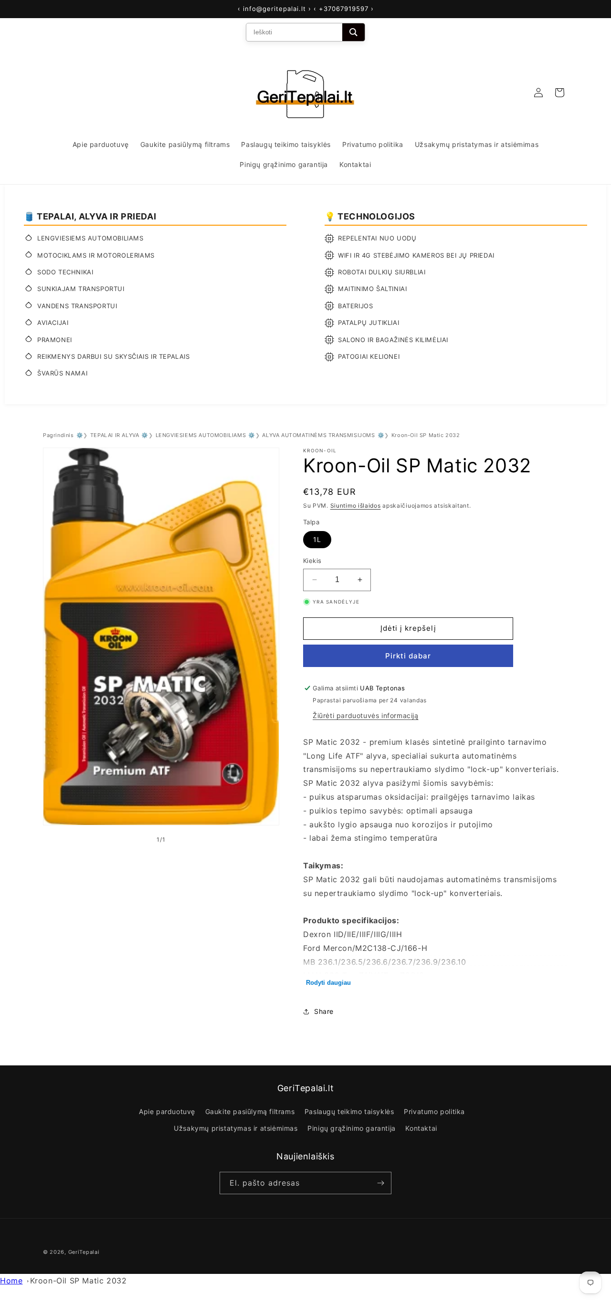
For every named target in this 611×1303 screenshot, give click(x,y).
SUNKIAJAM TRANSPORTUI (81, 288)
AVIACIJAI (52, 322)
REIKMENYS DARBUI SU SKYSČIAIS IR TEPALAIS (113, 356)
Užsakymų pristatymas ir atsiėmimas (235, 1128)
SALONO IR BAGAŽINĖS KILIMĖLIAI (393, 340)
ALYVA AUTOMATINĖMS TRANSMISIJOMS (318, 435)
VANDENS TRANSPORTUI (77, 306)
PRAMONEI (54, 340)
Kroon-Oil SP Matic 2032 (78, 1280)
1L (317, 539)
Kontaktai (421, 1128)
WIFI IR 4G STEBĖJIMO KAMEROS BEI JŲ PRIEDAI (416, 255)
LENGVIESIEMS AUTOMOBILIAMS (90, 238)
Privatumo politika (434, 1111)
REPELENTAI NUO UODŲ (377, 238)
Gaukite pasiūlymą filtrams (250, 1111)
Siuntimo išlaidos (355, 505)
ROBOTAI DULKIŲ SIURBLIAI (381, 272)
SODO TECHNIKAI (65, 272)
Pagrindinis (58, 435)
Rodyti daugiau (328, 982)
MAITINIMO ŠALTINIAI (372, 288)
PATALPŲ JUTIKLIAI (368, 322)
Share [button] (324, 1011)
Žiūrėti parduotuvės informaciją (366, 715)
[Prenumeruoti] (380, 1183)
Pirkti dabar (408, 655)
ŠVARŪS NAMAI (62, 373)
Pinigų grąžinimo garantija (351, 1128)
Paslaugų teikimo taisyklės (349, 1111)
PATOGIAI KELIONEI (369, 356)
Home (11, 1280)
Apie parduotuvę (167, 1111)
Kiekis (312, 560)
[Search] (353, 32)
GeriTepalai (84, 1252)
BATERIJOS (355, 306)
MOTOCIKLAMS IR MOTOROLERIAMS (96, 255)
